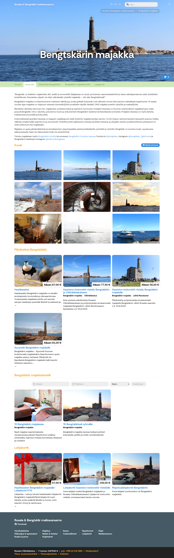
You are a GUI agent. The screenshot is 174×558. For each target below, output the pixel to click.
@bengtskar (112, 136)
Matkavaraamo (105, 534)
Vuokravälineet (70, 534)
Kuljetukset (47, 537)
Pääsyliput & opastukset (25, 534)
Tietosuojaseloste (49, 554)
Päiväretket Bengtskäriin (49, 84)
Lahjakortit (99, 84)
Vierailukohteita (21, 531)
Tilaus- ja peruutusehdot (25, 554)
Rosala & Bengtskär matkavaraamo (118, 11)
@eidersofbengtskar (55, 139)
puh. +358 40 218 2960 (71, 551)
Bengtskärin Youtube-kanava (82, 136)
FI (111, 4)
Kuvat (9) (29, 84)
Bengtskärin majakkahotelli (77, 84)
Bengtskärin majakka (148, 11)
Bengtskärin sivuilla (47, 136)
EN (115, 4)
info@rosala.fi (92, 551)
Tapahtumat (87, 531)
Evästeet (64, 554)
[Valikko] (169, 4)
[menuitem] (141, 4)
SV (119, 4)
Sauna (66, 531)
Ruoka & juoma (21, 537)
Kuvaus (18, 84)
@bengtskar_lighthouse (139, 136)
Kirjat (100, 531)
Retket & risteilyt (50, 534)
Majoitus (46, 531)
